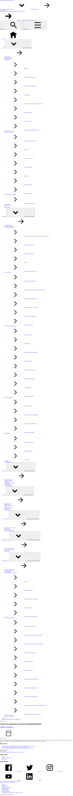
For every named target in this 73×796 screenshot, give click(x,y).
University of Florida (34, 9)
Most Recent (2, 750)
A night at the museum (6, 727)
